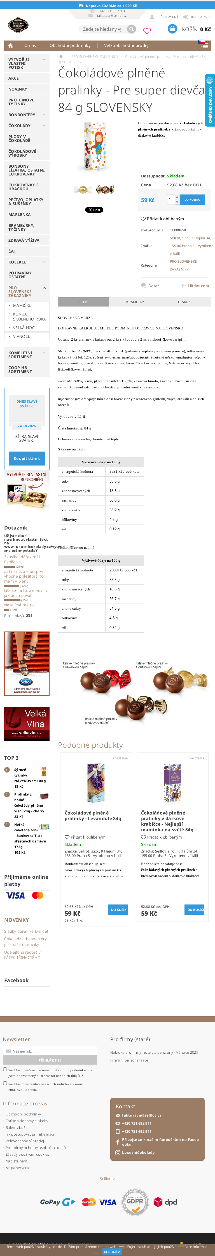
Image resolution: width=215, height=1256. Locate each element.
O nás (30, 45)
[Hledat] (131, 29)
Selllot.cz (107, 1179)
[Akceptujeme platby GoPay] (57, 1202)
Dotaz (154, 285)
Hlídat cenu (197, 285)
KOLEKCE (17, 262)
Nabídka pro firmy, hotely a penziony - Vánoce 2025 (154, 1052)
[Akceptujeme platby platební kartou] (99, 1202)
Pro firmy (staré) (130, 1039)
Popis (83, 302)
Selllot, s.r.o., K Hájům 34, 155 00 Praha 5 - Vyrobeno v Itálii (191, 246)
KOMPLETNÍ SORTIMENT (20, 354)
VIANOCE (21, 336)
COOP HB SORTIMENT (20, 369)
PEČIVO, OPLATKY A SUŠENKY (26, 201)
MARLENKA (19, 214)
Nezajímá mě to (19, 604)
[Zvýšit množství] (177, 197)
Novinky (16, 920)
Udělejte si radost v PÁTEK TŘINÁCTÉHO (22, 954)
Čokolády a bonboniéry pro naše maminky (25, 941)
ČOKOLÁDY (19, 125)
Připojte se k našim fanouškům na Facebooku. (160, 1142)
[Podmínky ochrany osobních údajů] (135, 1202)
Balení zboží (16, 1127)
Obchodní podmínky (70, 45)
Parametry (134, 302)
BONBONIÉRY (21, 114)
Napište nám (16, 1161)
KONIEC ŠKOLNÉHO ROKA (29, 316)
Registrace (201, 17)
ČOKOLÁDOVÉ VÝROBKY (22, 153)
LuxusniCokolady (138, 1152)
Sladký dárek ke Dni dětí (27, 931)
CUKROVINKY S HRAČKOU (23, 186)
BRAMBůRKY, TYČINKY (21, 227)
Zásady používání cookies (27, 1154)
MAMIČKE (22, 305)
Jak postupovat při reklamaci (30, 1134)
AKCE (13, 78)
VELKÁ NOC (24, 327)
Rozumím (112, 1252)
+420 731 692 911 (136, 1123)
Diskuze (185, 302)
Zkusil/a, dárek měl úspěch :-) (22, 559)
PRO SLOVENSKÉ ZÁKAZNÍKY (20, 291)
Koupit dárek (27, 458)
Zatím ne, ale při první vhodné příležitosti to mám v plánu (24, 576)
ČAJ (12, 251)
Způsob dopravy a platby (27, 1120)
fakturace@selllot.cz (141, 1115)
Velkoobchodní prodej (126, 45)
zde (96, 1252)
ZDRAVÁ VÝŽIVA (23, 240)
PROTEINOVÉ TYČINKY (21, 101)
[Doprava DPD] (165, 1202)
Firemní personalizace (129, 1060)
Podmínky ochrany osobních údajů (36, 1147)
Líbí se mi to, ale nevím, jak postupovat (26, 593)
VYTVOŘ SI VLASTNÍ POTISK (18, 63)
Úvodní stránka (11, 45)
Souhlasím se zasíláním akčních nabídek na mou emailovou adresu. (45, 1087)
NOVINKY (17, 89)
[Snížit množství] (177, 202)
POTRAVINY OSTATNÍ (20, 274)
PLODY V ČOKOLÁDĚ (19, 138)
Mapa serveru (17, 1167)
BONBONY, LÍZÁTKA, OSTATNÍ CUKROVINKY (26, 170)
